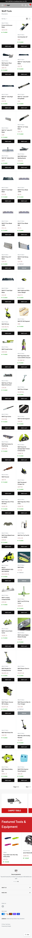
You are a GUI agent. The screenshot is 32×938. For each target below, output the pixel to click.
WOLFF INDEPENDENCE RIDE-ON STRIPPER (8, 569)
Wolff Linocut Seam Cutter (7, 631)
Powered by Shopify (6, 926)
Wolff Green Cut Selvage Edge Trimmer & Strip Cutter (24, 448)
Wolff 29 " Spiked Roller (8, 158)
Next (27, 787)
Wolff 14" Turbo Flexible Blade (24, 62)
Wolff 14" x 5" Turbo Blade (23, 127)
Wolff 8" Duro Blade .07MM (23, 190)
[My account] (26, 5)
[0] (29, 5)
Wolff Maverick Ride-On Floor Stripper (24, 703)
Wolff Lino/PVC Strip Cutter (23, 602)
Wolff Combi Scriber (7, 349)
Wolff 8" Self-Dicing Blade (23, 257)
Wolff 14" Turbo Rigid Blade (7, 97)
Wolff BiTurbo (5, 324)
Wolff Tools (5, 23)
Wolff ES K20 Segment (24, 418)
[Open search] (22, 5)
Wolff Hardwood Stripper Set (22, 483)
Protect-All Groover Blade (7, 26)
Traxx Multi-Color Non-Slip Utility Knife (10, 855)
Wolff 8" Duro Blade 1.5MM (7, 224)
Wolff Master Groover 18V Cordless (7, 703)
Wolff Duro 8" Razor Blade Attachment (7, 384)
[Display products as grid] (27, 18)
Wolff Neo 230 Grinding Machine (24, 736)
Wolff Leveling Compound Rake (6, 598)
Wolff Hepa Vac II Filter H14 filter (8, 502)
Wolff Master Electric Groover (23, 669)
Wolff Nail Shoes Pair (7, 732)
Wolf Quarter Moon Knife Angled (7, 64)
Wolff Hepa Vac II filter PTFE (24, 502)
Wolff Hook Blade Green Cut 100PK (8, 536)
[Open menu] (2, 5)
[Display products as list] (29, 18)
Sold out (24, 268)
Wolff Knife (21, 567)
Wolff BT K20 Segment (24, 321)
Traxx (4, 852)
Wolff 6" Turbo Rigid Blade (7, 190)
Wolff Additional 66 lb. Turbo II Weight (24, 291)
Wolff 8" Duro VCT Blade (6, 257)
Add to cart (8, 46)
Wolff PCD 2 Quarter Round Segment (23, 770)
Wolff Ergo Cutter (6, 416)
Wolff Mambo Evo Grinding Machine (6, 669)
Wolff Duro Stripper (23, 389)
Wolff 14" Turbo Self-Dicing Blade (23, 97)
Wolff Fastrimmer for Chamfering (7, 445)
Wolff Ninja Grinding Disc (7, 770)
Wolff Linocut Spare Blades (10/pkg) (23, 636)
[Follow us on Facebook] (3, 906)
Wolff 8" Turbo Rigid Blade (7, 291)
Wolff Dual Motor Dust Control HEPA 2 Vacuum (24, 356)
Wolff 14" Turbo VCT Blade (7, 131)
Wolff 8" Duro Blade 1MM (23, 224)
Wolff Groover (5, 477)
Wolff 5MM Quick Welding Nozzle (22, 157)
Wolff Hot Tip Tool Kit (23, 535)
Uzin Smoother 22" (23, 37)
